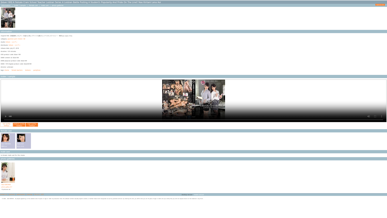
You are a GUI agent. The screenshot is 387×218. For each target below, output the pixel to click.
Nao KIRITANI (6, 186)
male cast (45, 5)
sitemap (29, 194)
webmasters (21, 194)
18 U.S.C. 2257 (39, 194)
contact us (3, 194)
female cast (33, 5)
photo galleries (57, 5)
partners (12, 194)
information (6, 5)
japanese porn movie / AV (16, 39)
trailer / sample (20, 5)
